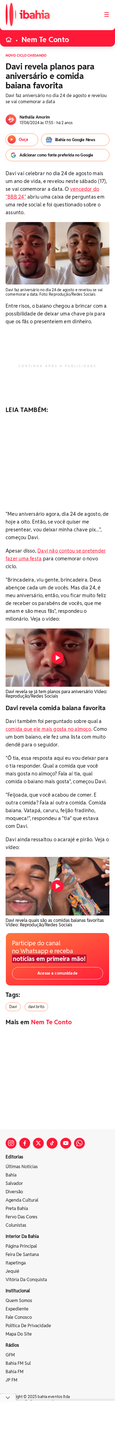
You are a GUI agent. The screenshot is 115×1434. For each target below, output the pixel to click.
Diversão (14, 1192)
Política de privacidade (28, 1326)
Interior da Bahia (22, 1236)
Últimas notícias (22, 1167)
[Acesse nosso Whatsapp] (79, 1143)
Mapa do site (19, 1334)
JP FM (11, 1380)
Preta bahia (17, 1208)
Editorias (14, 1157)
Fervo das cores (21, 1217)
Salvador (14, 1183)
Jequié (12, 1271)
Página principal (21, 1246)
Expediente (17, 1309)
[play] (57, 658)
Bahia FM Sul (18, 1363)
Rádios (12, 1345)
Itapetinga (16, 1263)
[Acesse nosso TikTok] (52, 1143)
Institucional (18, 1291)
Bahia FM (14, 1372)
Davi (13, 1006)
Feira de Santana (22, 1254)
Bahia (11, 1175)
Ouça (23, 139)
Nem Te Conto (45, 40)
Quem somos (19, 1300)
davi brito (36, 1006)
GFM (10, 1355)
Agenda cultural (22, 1200)
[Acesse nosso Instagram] (11, 1143)
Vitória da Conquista (26, 1280)
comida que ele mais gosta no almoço (48, 729)
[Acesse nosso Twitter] (38, 1143)
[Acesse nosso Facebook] (24, 1143)
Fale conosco (19, 1317)
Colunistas (16, 1225)
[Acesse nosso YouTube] (65, 1143)
